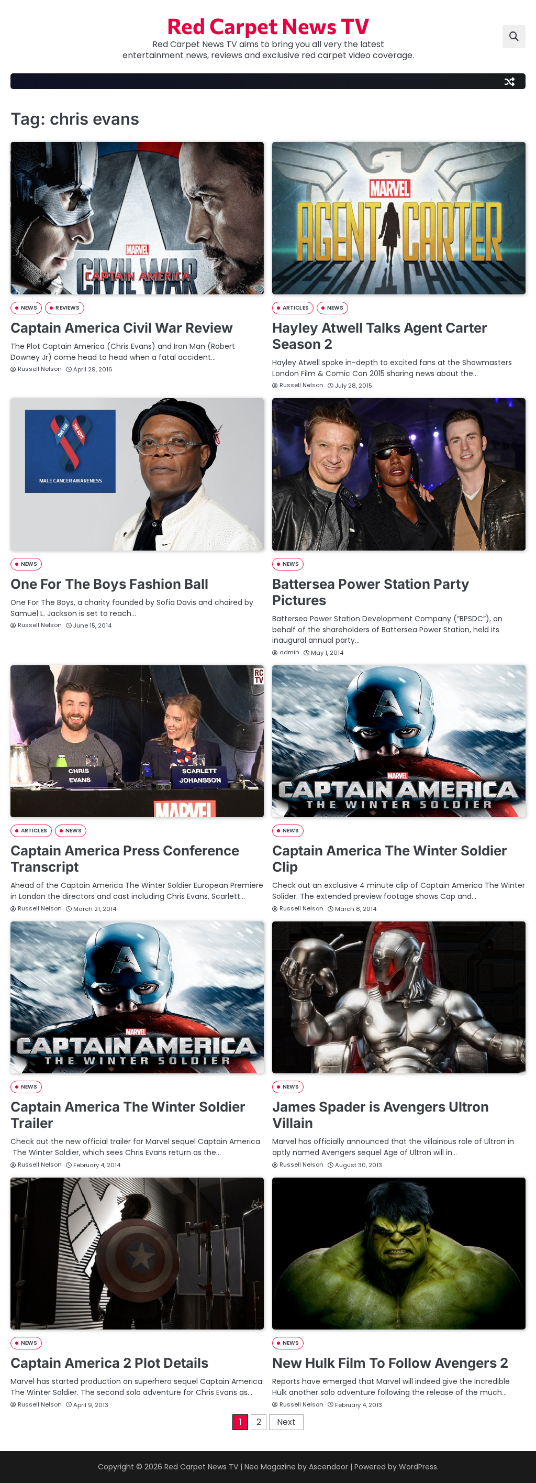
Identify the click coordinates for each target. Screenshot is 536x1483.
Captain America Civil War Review (121, 328)
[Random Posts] (509, 81)
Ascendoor (328, 1467)
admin (289, 652)
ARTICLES (296, 308)
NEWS (29, 308)
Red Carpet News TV (268, 25)
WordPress (418, 1467)
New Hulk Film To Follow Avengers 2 (390, 1363)
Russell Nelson (40, 369)
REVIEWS (67, 308)
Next (286, 1422)
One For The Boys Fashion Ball (109, 584)
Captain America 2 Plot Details (109, 1363)
